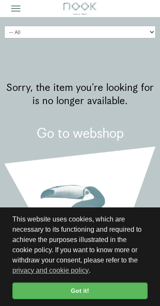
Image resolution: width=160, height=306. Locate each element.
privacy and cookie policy (50, 270)
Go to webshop (80, 133)
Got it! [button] (80, 290)
